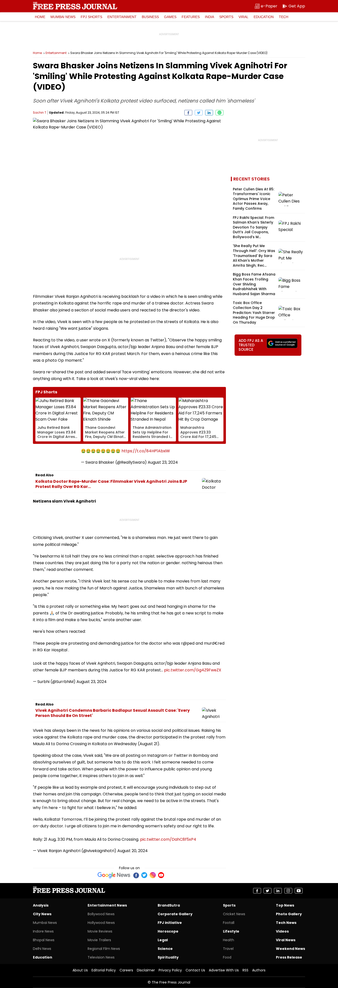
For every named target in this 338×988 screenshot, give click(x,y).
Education (264, 17)
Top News (285, 905)
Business (150, 17)
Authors (259, 970)
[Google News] (113, 875)
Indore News (43, 931)
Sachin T (39, 112)
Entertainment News (107, 905)
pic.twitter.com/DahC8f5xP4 (168, 839)
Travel (228, 948)
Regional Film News (104, 948)
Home (40, 17)
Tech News (286, 922)
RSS (245, 970)
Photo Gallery (289, 914)
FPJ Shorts (91, 17)
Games (170, 17)
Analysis (40, 905)
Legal (163, 939)
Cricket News (234, 914)
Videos (282, 931)
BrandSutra (169, 905)
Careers (126, 970)
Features (191, 17)
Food (227, 957)
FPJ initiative (170, 922)
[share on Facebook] (188, 112)
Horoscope (168, 931)
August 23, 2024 (163, 462)
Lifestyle (231, 931)
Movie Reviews (100, 931)
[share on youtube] (299, 890)
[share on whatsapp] (219, 112)
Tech (283, 17)
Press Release (289, 957)
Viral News (285, 939)
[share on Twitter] (199, 112)
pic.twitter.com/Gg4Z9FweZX (192, 670)
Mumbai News (62, 17)
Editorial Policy (104, 970)
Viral (243, 17)
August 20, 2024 (132, 851)
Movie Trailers (99, 939)
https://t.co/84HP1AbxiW (145, 451)
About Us (80, 970)
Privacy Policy (170, 970)
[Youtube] (161, 875)
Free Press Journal (75, 5)
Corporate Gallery (175, 914)
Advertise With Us (224, 970)
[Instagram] (153, 875)
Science (165, 948)
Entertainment (122, 17)
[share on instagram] (288, 890)
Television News (101, 957)
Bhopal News (43, 939)
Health (228, 939)
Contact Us (195, 970)
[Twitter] (144, 875)
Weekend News (290, 948)
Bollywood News (101, 914)
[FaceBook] (136, 875)
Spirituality (168, 957)
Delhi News (42, 948)
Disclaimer (146, 970)
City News (42, 914)
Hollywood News (101, 922)
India (209, 17)
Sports (226, 17)
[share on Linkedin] (209, 112)
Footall (228, 922)
